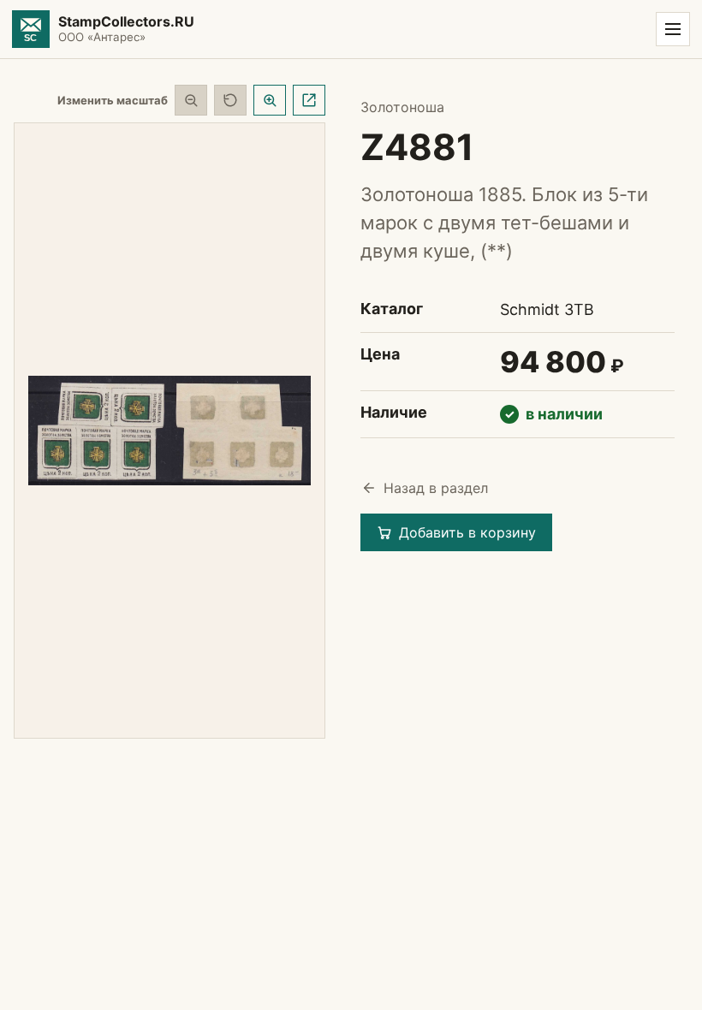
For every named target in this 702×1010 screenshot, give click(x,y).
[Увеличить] (269, 100)
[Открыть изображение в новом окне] (309, 100)
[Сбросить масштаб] (230, 100)
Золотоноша (402, 107)
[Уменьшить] (191, 100)
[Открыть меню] (673, 29)
